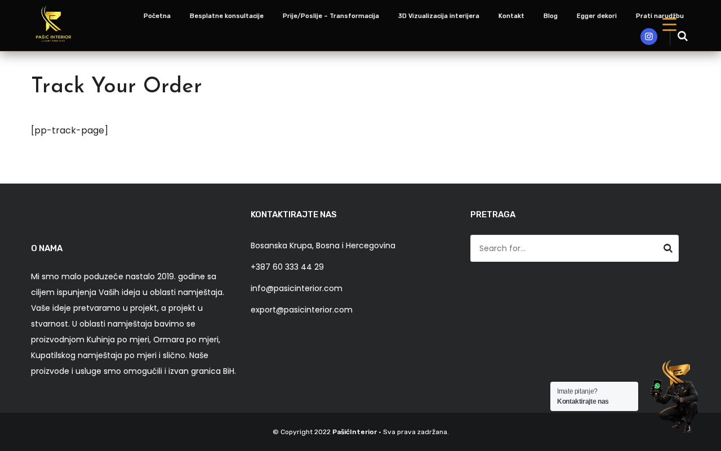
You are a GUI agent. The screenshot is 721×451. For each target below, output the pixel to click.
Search (668, 250)
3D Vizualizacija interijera (438, 16)
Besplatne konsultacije (227, 16)
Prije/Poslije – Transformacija (331, 16)
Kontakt (511, 16)
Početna (157, 16)
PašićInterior (354, 432)
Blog (551, 16)
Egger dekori (597, 16)
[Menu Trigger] (669, 23)
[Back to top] (709, 439)
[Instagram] (648, 36)
